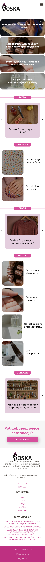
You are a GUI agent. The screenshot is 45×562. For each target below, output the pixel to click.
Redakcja (22, 484)
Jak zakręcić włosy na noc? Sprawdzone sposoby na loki (22, 45)
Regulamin (22, 558)
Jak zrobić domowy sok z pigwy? (22, 131)
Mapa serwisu (22, 554)
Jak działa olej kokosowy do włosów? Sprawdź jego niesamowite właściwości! (22, 532)
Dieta (22, 97)
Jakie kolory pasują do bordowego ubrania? (22, 242)
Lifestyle (22, 144)
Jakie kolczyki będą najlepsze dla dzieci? (34, 161)
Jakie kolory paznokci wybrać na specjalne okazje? (32, 188)
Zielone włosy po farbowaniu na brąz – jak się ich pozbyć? (22, 522)
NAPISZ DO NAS (22, 440)
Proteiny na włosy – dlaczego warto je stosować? (22, 63)
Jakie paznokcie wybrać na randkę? (22, 527)
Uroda (22, 255)
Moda (22, 208)
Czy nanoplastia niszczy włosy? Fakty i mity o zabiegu (34, 352)
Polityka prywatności (22, 549)
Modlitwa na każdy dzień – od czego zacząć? (22, 26)
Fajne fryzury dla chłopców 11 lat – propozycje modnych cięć (22, 538)
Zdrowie (22, 372)
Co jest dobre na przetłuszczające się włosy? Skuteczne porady (22, 81)
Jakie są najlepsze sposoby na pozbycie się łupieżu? (22, 406)
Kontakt (22, 487)
